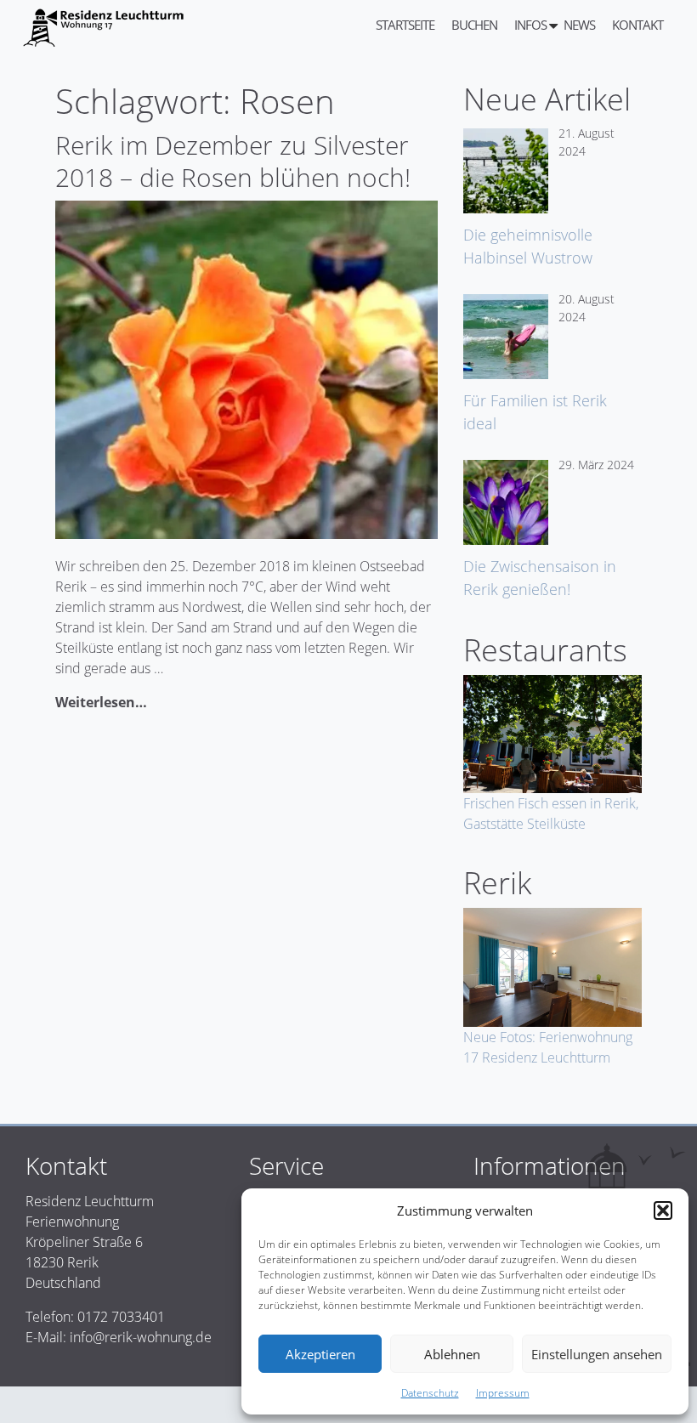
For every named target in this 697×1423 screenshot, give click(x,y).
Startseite (405, 24)
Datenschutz (430, 1393)
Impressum (503, 1393)
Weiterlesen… (101, 702)
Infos (530, 24)
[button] (663, 1210)
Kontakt (637, 24)
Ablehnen (452, 1354)
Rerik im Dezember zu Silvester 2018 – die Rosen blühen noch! (233, 161)
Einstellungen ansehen (596, 1354)
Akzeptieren (320, 1354)
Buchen (474, 24)
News (579, 24)
